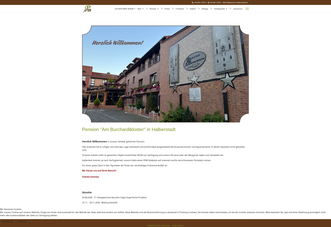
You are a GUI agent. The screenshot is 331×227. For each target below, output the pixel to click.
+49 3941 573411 (200, 2)
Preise (167, 9)
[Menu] (247, 9)
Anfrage (205, 9)
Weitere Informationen (159, 225)
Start (139, 9)
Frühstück (180, 9)
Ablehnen (22, 221)
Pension (153, 9)
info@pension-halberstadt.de (236, 2)
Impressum (237, 9)
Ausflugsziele (219, 9)
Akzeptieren (7, 221)
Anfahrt (193, 9)
